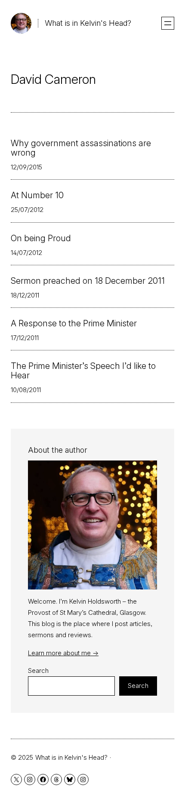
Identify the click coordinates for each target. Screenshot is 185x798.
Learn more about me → (63, 653)
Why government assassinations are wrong (81, 147)
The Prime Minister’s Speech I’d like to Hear (83, 370)
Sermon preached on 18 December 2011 (88, 280)
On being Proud (41, 238)
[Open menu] (167, 23)
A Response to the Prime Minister (74, 323)
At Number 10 (37, 195)
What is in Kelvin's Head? (88, 23)
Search (38, 670)
